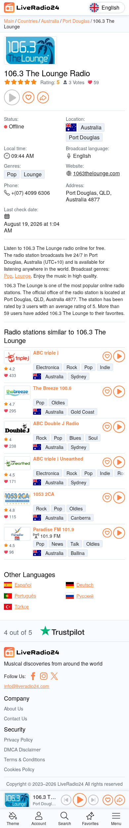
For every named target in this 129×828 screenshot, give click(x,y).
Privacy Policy (18, 739)
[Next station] (93, 800)
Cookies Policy (19, 769)
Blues (75, 437)
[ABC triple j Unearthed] (17, 463)
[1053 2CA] (17, 498)
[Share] (43, 97)
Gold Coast (82, 411)
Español (23, 584)
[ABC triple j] (17, 357)
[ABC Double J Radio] (17, 428)
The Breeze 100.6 (52, 388)
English (110, 7)
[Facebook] (33, 676)
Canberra (81, 517)
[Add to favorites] (28, 97)
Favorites (90, 822)
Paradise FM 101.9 (53, 529)
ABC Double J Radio (56, 423)
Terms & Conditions (24, 759)
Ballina (78, 553)
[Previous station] (66, 800)
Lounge (33, 174)
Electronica (47, 367)
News (57, 543)
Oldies (58, 402)
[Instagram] (44, 676)
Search (64, 822)
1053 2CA (43, 494)
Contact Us (15, 718)
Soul (93, 437)
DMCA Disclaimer (22, 749)
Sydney (78, 376)
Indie (105, 367)
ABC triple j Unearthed (58, 458)
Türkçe (22, 606)
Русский (85, 595)
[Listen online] (119, 356)
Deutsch (85, 584)
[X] (54, 676)
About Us (13, 708)
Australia (91, 127)
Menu (116, 822)
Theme (13, 822)
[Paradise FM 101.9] (17, 534)
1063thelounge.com (96, 173)
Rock (71, 367)
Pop (12, 174)
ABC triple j (46, 352)
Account (38, 822)
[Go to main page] (32, 7)
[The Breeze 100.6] (17, 392)
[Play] (12, 97)
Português (25, 595)
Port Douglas (84, 137)
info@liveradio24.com (26, 686)
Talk (74, 543)
